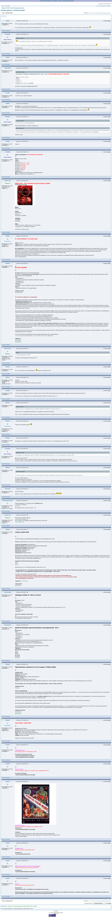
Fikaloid (7, 236)
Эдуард (7, 390)
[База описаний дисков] (56, 1)
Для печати (4, 16)
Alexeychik (7, 488)
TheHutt (7, 20)
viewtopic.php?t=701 (19, 522)
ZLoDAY (7, 377)
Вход (3, 5)
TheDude (7, 263)
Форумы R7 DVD (6, 8)
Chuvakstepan (7, 592)
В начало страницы (6, 30)
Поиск (98, 5)
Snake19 (7, 421)
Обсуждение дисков (19, 8)
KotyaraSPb (7, 68)
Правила (108, 5)
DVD (12, 8)
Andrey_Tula (7, 180)
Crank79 (8, 744)
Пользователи (103, 5)
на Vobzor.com (25, 581)
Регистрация (7, 5)
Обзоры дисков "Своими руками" (13, 10)
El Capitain (7, 34)
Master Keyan (7, 348)
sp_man (7, 93)
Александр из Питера (7, 500)
